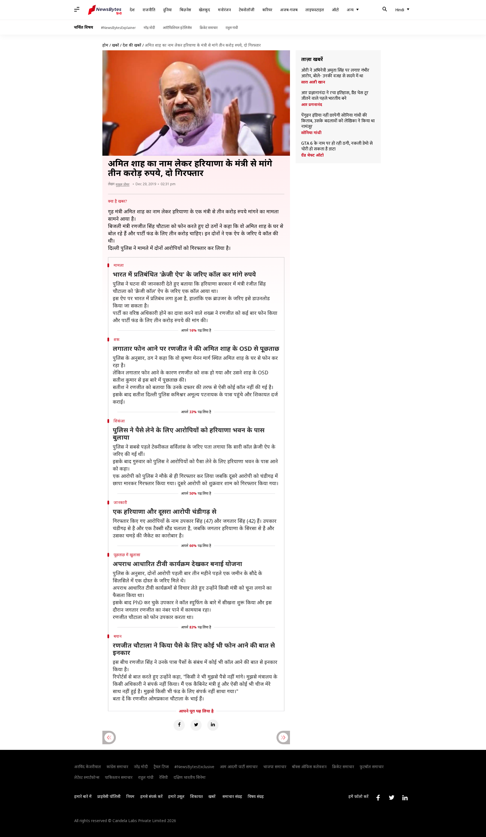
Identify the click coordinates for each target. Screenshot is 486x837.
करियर (267, 9)
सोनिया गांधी (311, 132)
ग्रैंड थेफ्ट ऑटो (312, 155)
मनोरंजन (224, 9)
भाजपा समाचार (274, 766)
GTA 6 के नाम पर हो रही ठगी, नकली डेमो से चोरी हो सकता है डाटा (337, 146)
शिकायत (196, 796)
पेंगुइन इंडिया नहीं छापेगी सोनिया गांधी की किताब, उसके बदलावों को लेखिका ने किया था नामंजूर (338, 121)
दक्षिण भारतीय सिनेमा (190, 777)
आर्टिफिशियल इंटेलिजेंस (177, 27)
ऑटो (335, 9)
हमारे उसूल (176, 796)
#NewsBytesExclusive (194, 766)
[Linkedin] (213, 725)
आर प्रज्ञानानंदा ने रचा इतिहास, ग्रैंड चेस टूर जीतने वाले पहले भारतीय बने (334, 95)
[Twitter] (196, 725)
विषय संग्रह (256, 796)
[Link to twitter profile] (391, 798)
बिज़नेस (185, 9)
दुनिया (167, 9)
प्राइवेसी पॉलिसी (109, 796)
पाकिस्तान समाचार (118, 777)
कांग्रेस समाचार (117, 766)
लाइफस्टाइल (314, 9)
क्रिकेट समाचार (209, 27)
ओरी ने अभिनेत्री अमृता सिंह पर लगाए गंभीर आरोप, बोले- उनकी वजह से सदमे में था (335, 73)
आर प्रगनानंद (311, 104)
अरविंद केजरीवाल (87, 766)
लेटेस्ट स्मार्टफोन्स (86, 777)
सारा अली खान (313, 82)
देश (132, 9)
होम (105, 45)
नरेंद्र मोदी (149, 27)
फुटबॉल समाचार (372, 766)
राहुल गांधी (232, 27)
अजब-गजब (289, 9)
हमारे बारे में (83, 796)
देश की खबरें (132, 45)
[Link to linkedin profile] (405, 798)
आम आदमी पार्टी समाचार (239, 766)
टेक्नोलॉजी (247, 9)
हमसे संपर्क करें (151, 796)
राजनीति (149, 9)
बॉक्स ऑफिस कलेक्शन (309, 766)
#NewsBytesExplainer (118, 27)
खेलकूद (204, 9)
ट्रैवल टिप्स (161, 766)
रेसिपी (163, 777)
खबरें (115, 45)
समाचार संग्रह (232, 796)
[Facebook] (179, 725)
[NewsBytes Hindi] (105, 10)
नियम (130, 796)
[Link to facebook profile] (378, 798)
